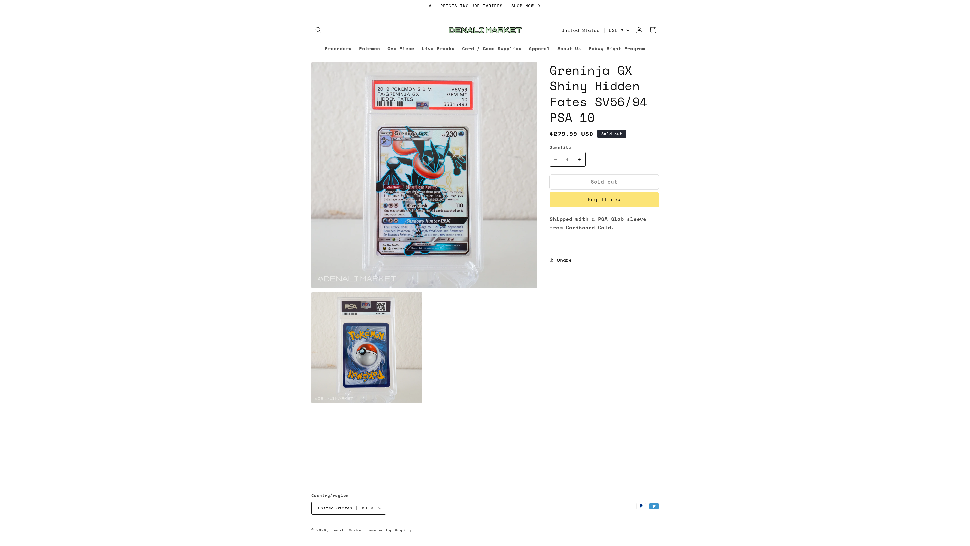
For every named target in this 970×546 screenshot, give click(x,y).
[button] (318, 30)
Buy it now (604, 199)
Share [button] (564, 260)
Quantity (560, 147)
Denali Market (347, 530)
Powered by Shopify (388, 530)
